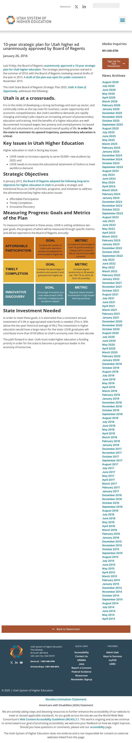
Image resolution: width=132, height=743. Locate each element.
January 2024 (111, 197)
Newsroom (81, 675)
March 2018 (109, 437)
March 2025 (109, 143)
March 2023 (109, 236)
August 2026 (110, 82)
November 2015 (112, 545)
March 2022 (109, 271)
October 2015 (110, 549)
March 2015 (109, 576)
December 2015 (112, 541)
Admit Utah (112, 652)
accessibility (97, 727)
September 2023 (112, 213)
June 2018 (108, 425)
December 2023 (112, 201)
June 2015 (108, 564)
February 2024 (111, 194)
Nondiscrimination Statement (66, 699)
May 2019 (108, 383)
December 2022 (112, 248)
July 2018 (108, 421)
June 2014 (108, 611)
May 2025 (108, 140)
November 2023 (112, 205)
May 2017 (108, 475)
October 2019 (110, 367)
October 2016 (110, 502)
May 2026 (108, 93)
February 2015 (111, 580)
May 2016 (108, 522)
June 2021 (108, 302)
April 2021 (108, 306)
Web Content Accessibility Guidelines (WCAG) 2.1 (49, 719)
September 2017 (112, 460)
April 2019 (108, 387)
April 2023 (108, 232)
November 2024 (112, 159)
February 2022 (111, 275)
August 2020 (110, 333)
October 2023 (110, 209)
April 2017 (108, 479)
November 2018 (112, 406)
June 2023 (109, 224)
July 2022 (108, 259)
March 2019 (109, 390)
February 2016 (111, 533)
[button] (122, 20)
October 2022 (110, 252)
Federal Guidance (81, 671)
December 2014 (112, 587)
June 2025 (109, 136)
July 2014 (108, 607)
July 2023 (108, 221)
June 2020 (109, 340)
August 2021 (110, 294)
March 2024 (110, 190)
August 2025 (110, 128)
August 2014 (110, 603)
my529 (112, 660)
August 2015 (110, 556)
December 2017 (112, 448)
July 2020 (108, 336)
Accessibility (81, 652)
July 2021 (108, 298)
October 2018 (110, 410)
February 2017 (111, 487)
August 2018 (110, 418)
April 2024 (108, 186)
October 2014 (110, 595)
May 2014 (108, 614)
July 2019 (108, 375)
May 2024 (108, 182)
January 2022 (110, 279)
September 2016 (112, 506)
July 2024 (108, 174)
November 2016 (112, 499)
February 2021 (111, 313)
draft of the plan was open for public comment (54, 77)
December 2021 (112, 282)
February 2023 (111, 240)
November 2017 (112, 452)
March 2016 (109, 529)
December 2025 (112, 113)
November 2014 (112, 591)
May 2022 (108, 267)
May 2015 (108, 568)
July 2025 (108, 132)
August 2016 (110, 510)
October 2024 (111, 163)
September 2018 (112, 414)
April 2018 (108, 433)
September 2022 (112, 255)
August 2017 (110, 464)
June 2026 (109, 89)
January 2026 (110, 109)
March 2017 (109, 483)
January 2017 (110, 491)
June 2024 (109, 178)
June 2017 (108, 472)
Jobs (81, 664)
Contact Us (81, 656)
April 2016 (108, 526)
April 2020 (108, 348)
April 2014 (108, 618)
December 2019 (112, 363)
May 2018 (108, 429)
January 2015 (110, 584)
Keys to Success (112, 656)
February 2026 (111, 105)
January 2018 (110, 445)
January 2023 (110, 244)
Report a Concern (81, 667)
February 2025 (111, 147)
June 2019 (108, 379)
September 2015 (112, 553)
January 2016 (110, 537)
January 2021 (110, 317)
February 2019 (111, 394)
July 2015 (108, 560)
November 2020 (112, 325)
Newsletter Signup (81, 679)
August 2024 (110, 170)
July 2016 (108, 514)
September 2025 (112, 124)
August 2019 (110, 371)
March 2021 (109, 309)
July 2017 (108, 468)
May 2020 (108, 344)
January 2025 (110, 151)
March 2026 (109, 101)
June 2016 (108, 518)
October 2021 (110, 290)
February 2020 (111, 356)
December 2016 (112, 495)
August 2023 (110, 217)
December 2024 (112, 155)
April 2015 (108, 572)
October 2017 (110, 456)
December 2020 (112, 321)
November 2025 (112, 116)
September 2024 (112, 167)
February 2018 (111, 441)
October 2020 (111, 329)
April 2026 (108, 97)
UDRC (112, 664)
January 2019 (110, 398)
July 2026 (108, 86)
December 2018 (112, 402)
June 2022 (109, 263)
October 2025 (110, 120)
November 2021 (112, 286)
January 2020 (111, 360)
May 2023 (108, 228)
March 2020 (110, 352)
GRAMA (81, 660)
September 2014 (112, 599)
